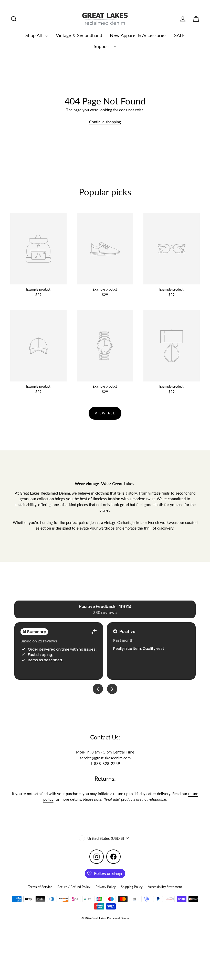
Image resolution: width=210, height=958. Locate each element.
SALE (179, 35)
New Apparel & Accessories (138, 35)
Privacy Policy (106, 887)
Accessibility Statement (165, 887)
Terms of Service (40, 887)
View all (105, 413)
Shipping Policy (132, 887)
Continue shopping (105, 121)
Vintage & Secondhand (79, 35)
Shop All (34, 35)
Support (102, 46)
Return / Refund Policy (73, 887)
